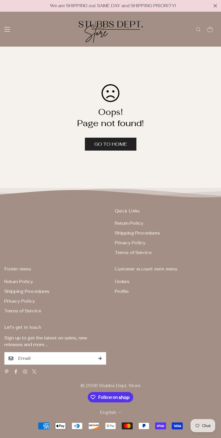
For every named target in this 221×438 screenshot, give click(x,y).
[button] (210, 29)
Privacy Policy (130, 242)
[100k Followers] (25, 371)
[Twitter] (34, 371)
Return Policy (129, 223)
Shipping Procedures (137, 233)
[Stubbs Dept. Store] (110, 29)
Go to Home (110, 144)
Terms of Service (133, 252)
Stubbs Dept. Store (119, 385)
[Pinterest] (6, 371)
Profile (122, 291)
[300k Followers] (16, 371)
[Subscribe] (100, 358)
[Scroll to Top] (209, 406)
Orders (122, 281)
